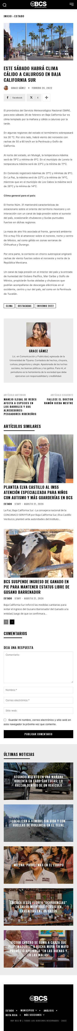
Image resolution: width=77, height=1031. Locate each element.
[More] (46, 97)
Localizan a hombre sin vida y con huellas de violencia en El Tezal (38, 823)
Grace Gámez (18, 88)
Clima (9, 305)
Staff (18, 503)
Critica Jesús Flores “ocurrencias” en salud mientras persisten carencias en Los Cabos (38, 907)
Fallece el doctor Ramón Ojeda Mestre (58, 401)
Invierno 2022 (45, 305)
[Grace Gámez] (7, 88)
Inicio (8, 16)
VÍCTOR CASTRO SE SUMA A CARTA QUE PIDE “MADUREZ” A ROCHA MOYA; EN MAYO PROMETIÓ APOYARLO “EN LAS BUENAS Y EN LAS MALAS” (38, 948)
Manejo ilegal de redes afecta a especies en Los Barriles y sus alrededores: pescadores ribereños (20, 406)
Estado (19, 16)
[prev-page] (6, 622)
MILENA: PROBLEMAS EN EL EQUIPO (39, 865)
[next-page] (12, 622)
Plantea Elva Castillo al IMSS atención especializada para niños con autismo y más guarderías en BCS (38, 492)
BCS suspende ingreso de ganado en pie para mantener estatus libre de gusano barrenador (37, 587)
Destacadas (25, 305)
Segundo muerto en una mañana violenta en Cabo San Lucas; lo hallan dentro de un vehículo (38, 781)
